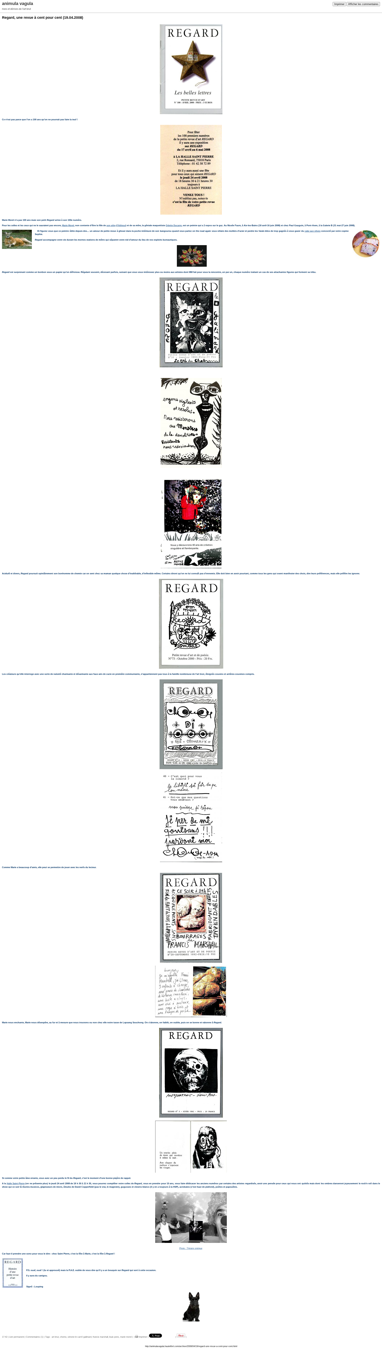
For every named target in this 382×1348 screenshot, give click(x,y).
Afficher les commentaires (363, 4)
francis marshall (100, 1337)
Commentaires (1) (34, 1337)
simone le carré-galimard (80, 1337)
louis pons (114, 1337)
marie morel (126, 1337)
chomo (63, 1337)
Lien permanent (16, 1337)
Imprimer (339, 4)
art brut (55, 1337)
